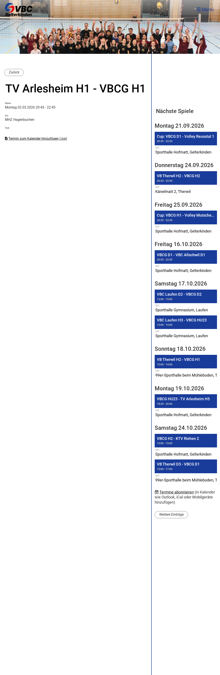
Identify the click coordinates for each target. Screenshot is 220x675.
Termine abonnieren (176, 492)
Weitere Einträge (171, 514)
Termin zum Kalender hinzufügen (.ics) (37, 139)
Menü (207, 9)
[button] (186, 143)
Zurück (14, 72)
